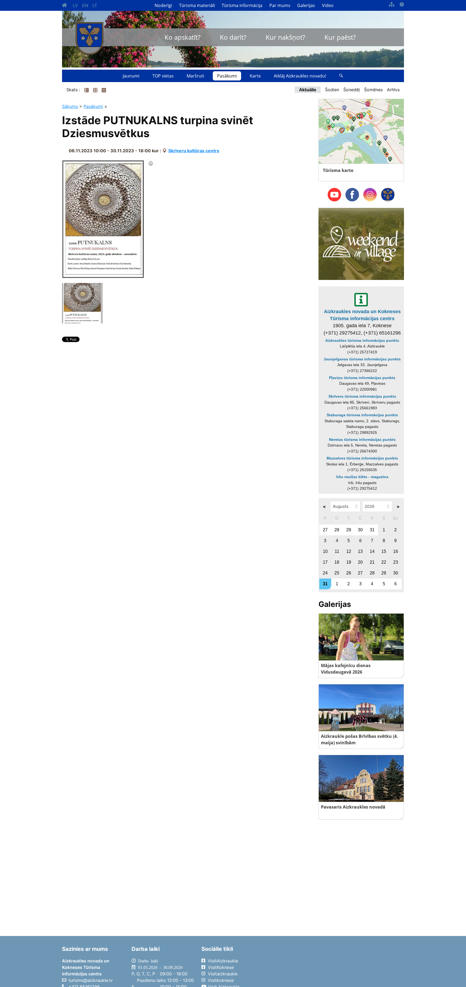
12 (348, 551)
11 (337, 551)
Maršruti (195, 76)
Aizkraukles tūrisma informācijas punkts (362, 340)
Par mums (279, 5)
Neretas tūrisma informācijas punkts (362, 439)
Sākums (70, 106)
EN (85, 5)
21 (372, 562)
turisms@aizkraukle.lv (90, 980)
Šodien (332, 89)
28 (336, 530)
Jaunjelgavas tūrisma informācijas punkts (362, 359)
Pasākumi (227, 76)
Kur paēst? (340, 37)
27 (325, 530)
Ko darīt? (233, 37)
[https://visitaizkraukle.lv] (89, 38)
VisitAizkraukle (223, 961)
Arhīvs (393, 89)
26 (348, 573)
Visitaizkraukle (223, 973)
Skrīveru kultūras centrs (193, 150)
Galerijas (306, 5)
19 (348, 562)
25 (336, 573)
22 (383, 562)
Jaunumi (131, 76)
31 (372, 530)
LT (94, 5)
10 (325, 551)
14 (372, 551)
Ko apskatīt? (182, 37)
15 (383, 551)
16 (395, 551)
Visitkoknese (221, 980)
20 (360, 562)
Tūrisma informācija (242, 5)
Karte (255, 76)
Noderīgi (163, 5)
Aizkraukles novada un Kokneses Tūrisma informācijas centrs (362, 315)
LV (75, 5)
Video (328, 5)
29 (348, 530)
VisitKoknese (221, 967)
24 (325, 573)
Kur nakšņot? (285, 37)
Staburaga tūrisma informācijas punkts (362, 415)
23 (395, 562)
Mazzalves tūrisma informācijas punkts (362, 458)
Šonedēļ (351, 89)
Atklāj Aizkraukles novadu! (300, 76)
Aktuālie (307, 89)
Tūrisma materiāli (197, 5)
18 (336, 562)
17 (325, 562)
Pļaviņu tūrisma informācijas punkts (362, 378)
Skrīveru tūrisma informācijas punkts (362, 396)
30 (360, 530)
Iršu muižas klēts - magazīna (362, 477)
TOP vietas (163, 76)
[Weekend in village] (361, 243)
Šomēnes (373, 89)
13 (360, 551)
